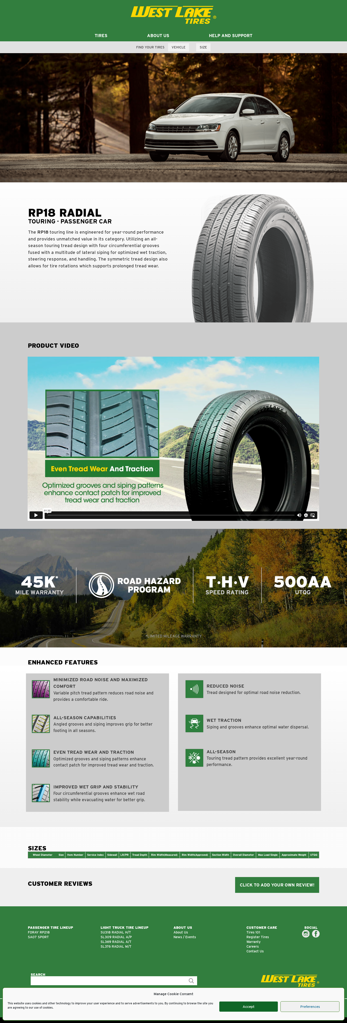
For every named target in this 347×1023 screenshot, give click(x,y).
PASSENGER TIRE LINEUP (50, 927)
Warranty (253, 942)
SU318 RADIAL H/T (116, 932)
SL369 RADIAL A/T (116, 942)
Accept (248, 1007)
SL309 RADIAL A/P (116, 937)
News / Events (185, 937)
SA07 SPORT (38, 937)
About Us (181, 932)
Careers (252, 946)
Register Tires (257, 937)
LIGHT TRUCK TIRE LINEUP (124, 927)
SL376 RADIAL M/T (116, 946)
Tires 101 (253, 932)
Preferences (310, 1007)
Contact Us (255, 951)
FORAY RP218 (39, 932)
